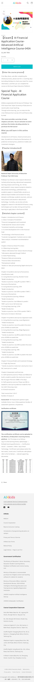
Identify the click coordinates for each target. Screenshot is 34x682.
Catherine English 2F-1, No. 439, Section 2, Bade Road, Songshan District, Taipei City (16, 626)
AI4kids (10, 669)
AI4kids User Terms (9, 541)
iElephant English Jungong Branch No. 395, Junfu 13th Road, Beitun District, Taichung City (16, 643)
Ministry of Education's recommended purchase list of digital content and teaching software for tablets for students (17, 575)
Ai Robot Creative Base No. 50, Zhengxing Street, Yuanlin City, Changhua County (16, 657)
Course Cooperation (10, 523)
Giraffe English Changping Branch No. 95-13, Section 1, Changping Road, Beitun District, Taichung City (16, 634)
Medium (6, 518)
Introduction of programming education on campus (16, 532)
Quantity (3, 56)
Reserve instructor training (11, 527)
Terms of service (16, 672)
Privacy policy (7, 672)
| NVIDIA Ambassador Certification (14, 601)
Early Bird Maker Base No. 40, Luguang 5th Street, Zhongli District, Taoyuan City (16, 614)
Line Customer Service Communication (15, 501)
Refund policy (26, 669)
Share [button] (5, 482)
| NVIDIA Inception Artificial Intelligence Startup (15, 596)
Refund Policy (8, 546)
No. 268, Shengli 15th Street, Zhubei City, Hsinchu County (15, 620)
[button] (2, 3)
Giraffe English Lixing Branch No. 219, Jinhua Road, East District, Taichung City (17, 650)
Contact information (27, 672)
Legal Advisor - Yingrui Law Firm (13, 550)
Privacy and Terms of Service (12, 537)
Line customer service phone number (15, 504)
